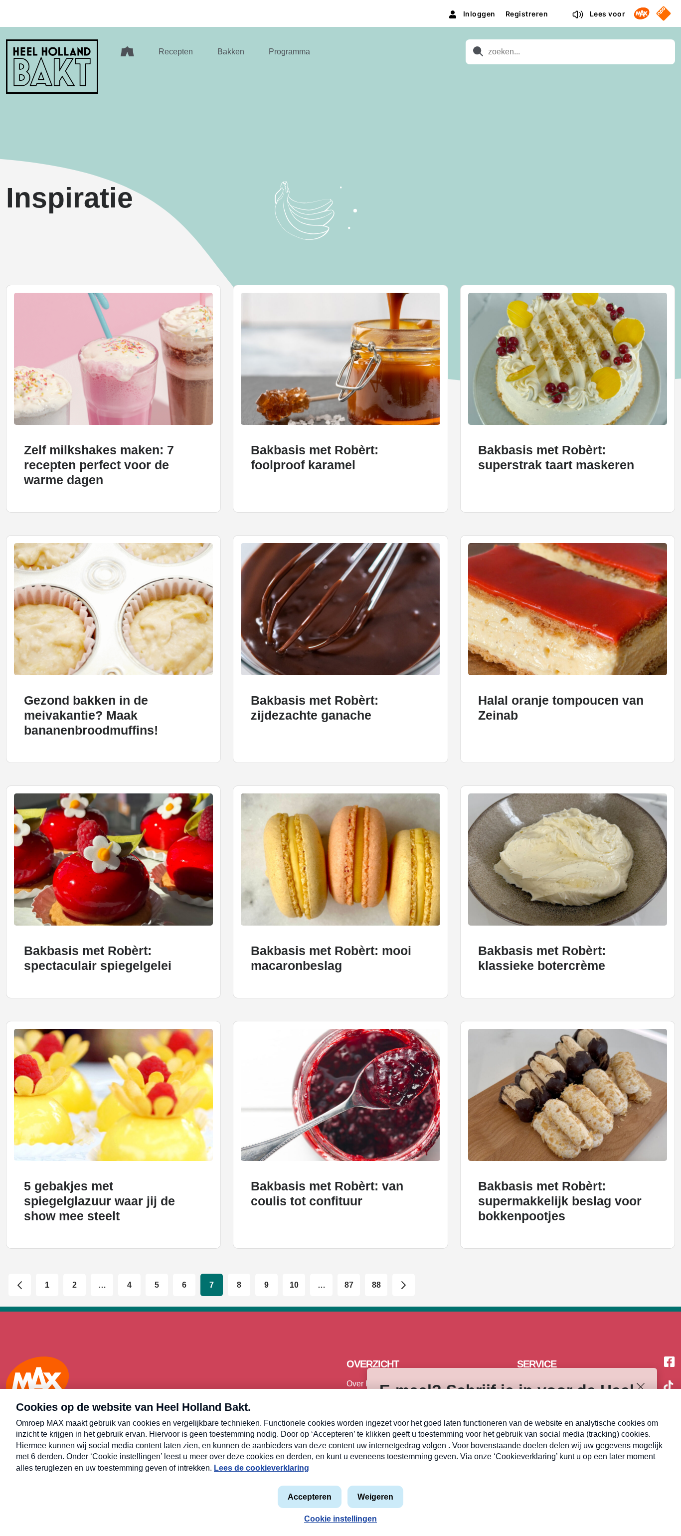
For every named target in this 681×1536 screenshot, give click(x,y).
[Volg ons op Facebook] (669, 1362)
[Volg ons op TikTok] (668, 1387)
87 (348, 1285)
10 (294, 1285)
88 (376, 1285)
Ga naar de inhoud (340, 7)
